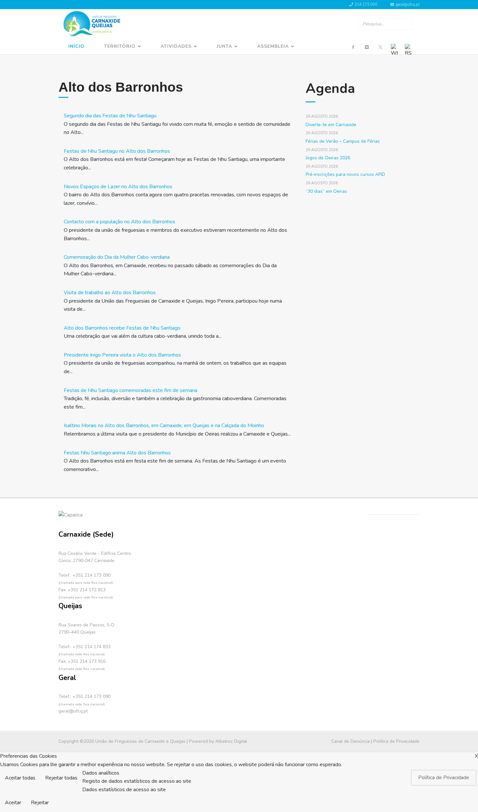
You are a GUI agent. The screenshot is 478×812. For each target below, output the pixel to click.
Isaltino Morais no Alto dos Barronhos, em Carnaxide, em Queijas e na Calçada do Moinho (164, 425)
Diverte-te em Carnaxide (331, 125)
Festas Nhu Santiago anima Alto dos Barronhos (117, 452)
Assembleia (273, 46)
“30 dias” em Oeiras (326, 191)
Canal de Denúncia (350, 741)
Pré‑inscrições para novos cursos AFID (345, 174)
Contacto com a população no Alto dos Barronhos (119, 221)
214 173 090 (366, 5)
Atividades (176, 46)
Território (120, 46)
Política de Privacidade (396, 741)
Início (76, 46)
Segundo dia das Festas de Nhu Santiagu (110, 115)
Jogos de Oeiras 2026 (328, 158)
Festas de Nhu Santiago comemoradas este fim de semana (130, 390)
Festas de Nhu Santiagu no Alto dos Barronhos (117, 151)
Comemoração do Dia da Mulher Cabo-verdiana (117, 257)
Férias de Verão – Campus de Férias (343, 141)
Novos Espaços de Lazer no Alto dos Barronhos (118, 186)
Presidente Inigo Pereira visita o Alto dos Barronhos (122, 355)
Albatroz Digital (231, 741)
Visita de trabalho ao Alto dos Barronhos (110, 292)
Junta (224, 46)
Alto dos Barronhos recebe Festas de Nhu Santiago (122, 328)
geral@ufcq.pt (407, 5)
